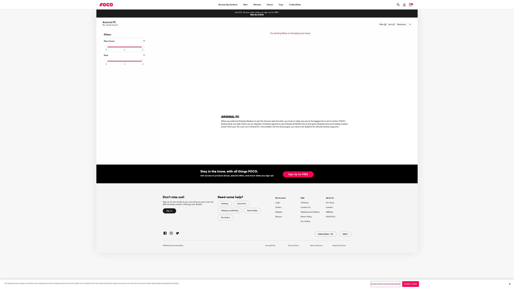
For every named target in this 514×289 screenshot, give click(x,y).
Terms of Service (316, 245)
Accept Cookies (410, 284)
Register (278, 212)
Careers (329, 207)
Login (277, 203)
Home (270, 4)
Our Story (330, 203)
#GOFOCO (330, 217)
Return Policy (252, 211)
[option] (257, 13)
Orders (278, 207)
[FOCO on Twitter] (177, 233)
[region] (257, 284)
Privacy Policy (293, 245)
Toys (281, 4)
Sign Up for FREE (298, 174)
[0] (409, 4)
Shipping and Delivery (229, 211)
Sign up (169, 211)
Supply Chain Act (339, 245)
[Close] (510, 284)
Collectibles (295, 4)
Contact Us (241, 204)
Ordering (224, 204)
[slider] (106, 47)
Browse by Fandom (228, 4)
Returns (278, 217)
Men (245, 4)
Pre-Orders (225, 217)
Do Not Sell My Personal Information (385, 284)
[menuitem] (228, 5)
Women (257, 4)
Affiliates (329, 212)
